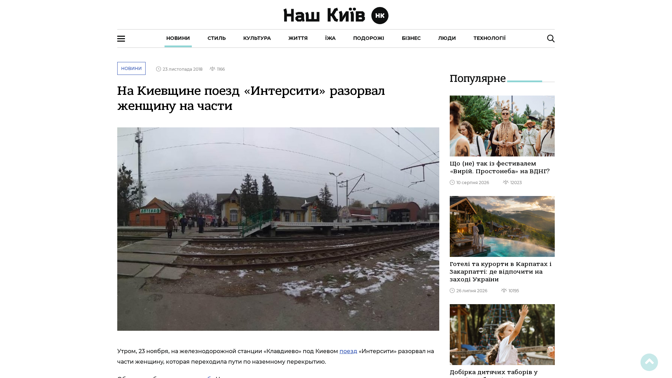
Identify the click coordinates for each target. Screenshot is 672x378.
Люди (447, 38)
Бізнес (411, 38)
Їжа (330, 38)
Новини (178, 38)
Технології (490, 38)
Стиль (217, 38)
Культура (257, 38)
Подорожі (368, 38)
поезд (348, 351)
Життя (298, 38)
